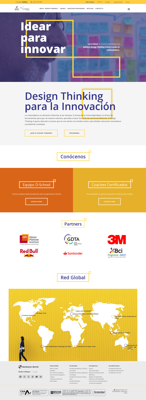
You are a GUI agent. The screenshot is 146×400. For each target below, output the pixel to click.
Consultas (21, 2)
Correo (128, 2)
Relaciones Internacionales (96, 373)
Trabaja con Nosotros (56, 379)
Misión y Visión (54, 368)
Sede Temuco (90, 2)
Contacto (99, 8)
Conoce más (36, 202)
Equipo (63, 8)
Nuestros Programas (76, 8)
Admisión (52, 371)
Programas (74, 133)
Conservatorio (73, 383)
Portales (107, 2)
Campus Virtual (118, 2)
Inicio (42, 8)
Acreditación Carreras (115, 373)
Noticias (90, 8)
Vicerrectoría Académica (57, 373)
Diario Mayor (53, 381)
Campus (52, 377)
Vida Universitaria (94, 371)
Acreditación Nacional (115, 368)
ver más (35, 372)
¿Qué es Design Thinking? (41, 133)
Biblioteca (92, 375)
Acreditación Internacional (116, 371)
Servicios (99, 2)
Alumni (91, 368)
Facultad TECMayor (74, 381)
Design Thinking (51, 8)
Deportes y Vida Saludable (96, 379)
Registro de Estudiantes (95, 377)
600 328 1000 (37, 2)
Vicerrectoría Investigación (57, 375)
